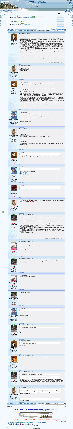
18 (32, 355)
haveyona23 (40, 16)
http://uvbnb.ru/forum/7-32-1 (24, 172)
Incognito (14, 24)
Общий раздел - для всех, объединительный (16, 30)
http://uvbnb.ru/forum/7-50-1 (24, 174)
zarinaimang (22, 21)
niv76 (13, 26)
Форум (8, 30)
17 (32, 340)
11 (32, 241)
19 (32, 371)
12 (32, 258)
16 (32, 324)
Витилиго (25, 22)
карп (26, 23)
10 (33, 214)
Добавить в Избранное (42, 422)
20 (32, 387)
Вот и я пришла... (34, 30)
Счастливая (14, 22)
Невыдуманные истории (27, 24)
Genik (14, 17)
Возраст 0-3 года (24, 26)
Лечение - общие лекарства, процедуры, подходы (29, 17)
